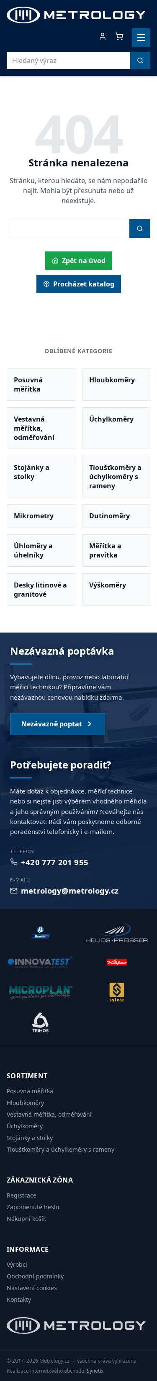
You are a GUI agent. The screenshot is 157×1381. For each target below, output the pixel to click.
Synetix (95, 1370)
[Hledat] (140, 60)
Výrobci (17, 1264)
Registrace (21, 1195)
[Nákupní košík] (119, 36)
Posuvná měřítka (30, 1091)
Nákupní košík (26, 1219)
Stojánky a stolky (30, 1138)
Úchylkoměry (25, 1126)
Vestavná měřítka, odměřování (49, 1114)
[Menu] (141, 37)
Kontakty (19, 1299)
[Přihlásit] (102, 36)
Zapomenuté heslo (33, 1207)
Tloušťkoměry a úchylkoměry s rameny (60, 1149)
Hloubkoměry (25, 1103)
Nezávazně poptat (51, 723)
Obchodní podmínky (35, 1276)
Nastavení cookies (32, 1288)
